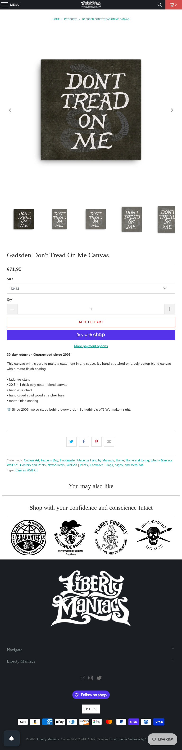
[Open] (12, 738)
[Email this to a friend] (109, 442)
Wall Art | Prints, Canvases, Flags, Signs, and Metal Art (105, 465)
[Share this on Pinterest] (96, 442)
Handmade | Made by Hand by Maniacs (87, 460)
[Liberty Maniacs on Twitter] (99, 678)
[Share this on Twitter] (71, 442)
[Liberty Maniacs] (91, 4)
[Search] (159, 4)
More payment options (91, 346)
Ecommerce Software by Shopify (133, 739)
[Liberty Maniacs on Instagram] (90, 678)
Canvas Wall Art (26, 470)
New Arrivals (56, 465)
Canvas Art (31, 460)
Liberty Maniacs (48, 739)
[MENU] (2, 4)
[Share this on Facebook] (84, 442)
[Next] (171, 110)
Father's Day (49, 460)
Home (120, 460)
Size (10, 279)
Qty (9, 299)
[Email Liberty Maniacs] (82, 678)
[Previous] (10, 110)
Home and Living (137, 460)
